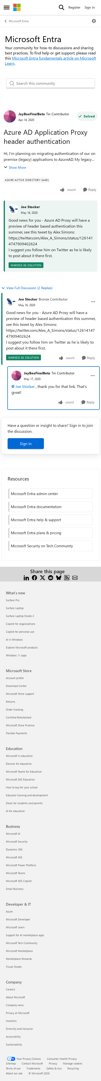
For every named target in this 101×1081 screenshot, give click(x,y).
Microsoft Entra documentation (36, 506)
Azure (9, 911)
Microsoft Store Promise (20, 725)
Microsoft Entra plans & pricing (36, 532)
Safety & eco (54, 1068)
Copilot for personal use (20, 631)
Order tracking (14, 709)
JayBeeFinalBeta (31, 114)
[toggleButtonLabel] (93, 20)
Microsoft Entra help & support (36, 519)
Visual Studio (14, 966)
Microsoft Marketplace (19, 951)
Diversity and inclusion (19, 1029)
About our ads (14, 1073)
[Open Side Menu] (6, 7)
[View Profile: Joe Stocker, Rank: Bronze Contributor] (11, 302)
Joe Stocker (30, 206)
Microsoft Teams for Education (24, 771)
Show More (17, 167)
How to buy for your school (22, 787)
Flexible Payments (16, 733)
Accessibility (13, 1036)
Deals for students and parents (24, 803)
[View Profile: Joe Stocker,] (13, 209)
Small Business (15, 889)
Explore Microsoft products (22, 647)
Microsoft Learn (15, 927)
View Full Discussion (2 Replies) (29, 287)
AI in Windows (14, 639)
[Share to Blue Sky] (58, 577)
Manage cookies (72, 1063)
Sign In (90, 7)
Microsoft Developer (18, 919)
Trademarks (33, 1068)
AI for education (15, 811)
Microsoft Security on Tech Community (42, 545)
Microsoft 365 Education (20, 779)
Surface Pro (12, 600)
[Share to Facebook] (34, 577)
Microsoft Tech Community (21, 943)
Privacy (53, 1063)
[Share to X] (42, 577)
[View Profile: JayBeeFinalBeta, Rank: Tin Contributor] (10, 116)
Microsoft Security (16, 841)
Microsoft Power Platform (21, 865)
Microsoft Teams (15, 873)
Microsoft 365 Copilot (19, 881)
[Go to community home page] (17, 7)
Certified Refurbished (18, 717)
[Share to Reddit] (50, 577)
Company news (15, 1005)
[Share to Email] (74, 577)
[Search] (61, 7)
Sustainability (14, 1044)
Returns (10, 701)
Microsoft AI (13, 833)
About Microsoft (15, 997)
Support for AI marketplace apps (25, 935)
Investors (11, 1021)
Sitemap (11, 1063)
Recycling (73, 1068)
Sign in (26, 443)
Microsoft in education (19, 756)
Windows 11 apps (16, 655)
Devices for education (19, 763)
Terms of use (13, 1068)
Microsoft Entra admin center (34, 493)
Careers (10, 989)
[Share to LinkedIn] (26, 577)
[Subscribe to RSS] (66, 577)
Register (74, 7)
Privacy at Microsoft (17, 1013)
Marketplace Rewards (19, 959)
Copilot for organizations (20, 624)
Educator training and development (27, 795)
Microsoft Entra (19, 21)
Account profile (15, 678)
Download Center (16, 686)
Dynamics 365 (14, 849)
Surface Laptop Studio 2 (20, 616)
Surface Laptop (15, 608)
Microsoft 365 (14, 857)
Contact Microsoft (32, 1063)
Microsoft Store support (20, 694)
